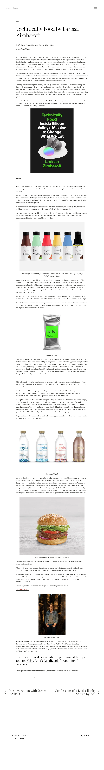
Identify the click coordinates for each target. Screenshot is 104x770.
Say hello (84, 735)
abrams (19, 678)
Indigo (80, 657)
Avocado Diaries (12, 8)
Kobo (29, 661)
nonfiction (33, 678)
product (71, 303)
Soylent (46, 274)
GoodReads (51, 661)
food (25, 678)
